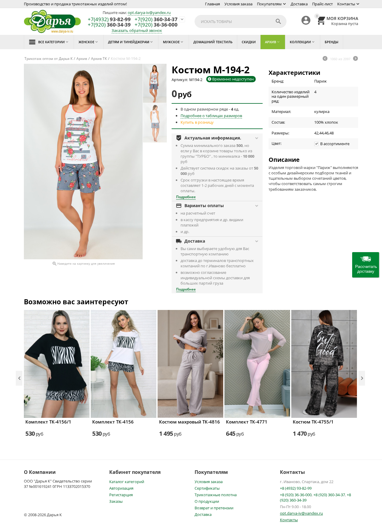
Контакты (346, 4)
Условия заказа (238, 4)
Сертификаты (207, 488)
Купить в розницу (197, 122)
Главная (212, 4)
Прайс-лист (322, 4)
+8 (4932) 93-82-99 (296, 488)
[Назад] (325, 59)
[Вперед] (355, 59)
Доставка (299, 4)
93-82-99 (109, 19)
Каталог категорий (126, 481)
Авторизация (121, 488)
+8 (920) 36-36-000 (296, 494)
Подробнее (186, 196)
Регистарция (121, 494)
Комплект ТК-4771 (246, 421)
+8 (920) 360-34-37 (329, 494)
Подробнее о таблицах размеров (211, 115)
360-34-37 (156, 19)
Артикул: (180, 79)
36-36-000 (156, 24)
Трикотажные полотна (216, 494)
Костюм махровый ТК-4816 (189, 421)
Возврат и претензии (214, 508)
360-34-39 (109, 24)
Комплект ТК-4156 (113, 421)
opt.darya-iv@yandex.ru (149, 12)
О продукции (207, 501)
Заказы (116, 501)
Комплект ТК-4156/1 (48, 421)
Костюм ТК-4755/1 (313, 421)
